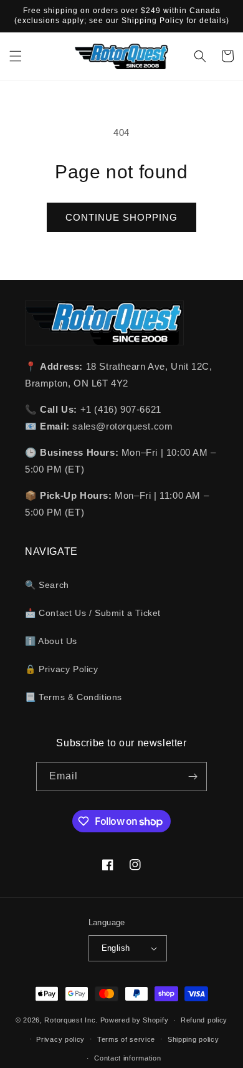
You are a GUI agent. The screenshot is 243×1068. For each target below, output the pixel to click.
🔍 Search (47, 585)
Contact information (127, 1058)
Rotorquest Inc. (71, 1020)
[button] (15, 56)
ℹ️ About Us (51, 641)
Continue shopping (121, 217)
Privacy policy (60, 1039)
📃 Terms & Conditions (73, 697)
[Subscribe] (192, 776)
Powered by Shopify (134, 1020)
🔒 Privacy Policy (61, 669)
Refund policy (204, 1020)
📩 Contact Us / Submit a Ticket (93, 613)
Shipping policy (193, 1039)
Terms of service (126, 1039)
